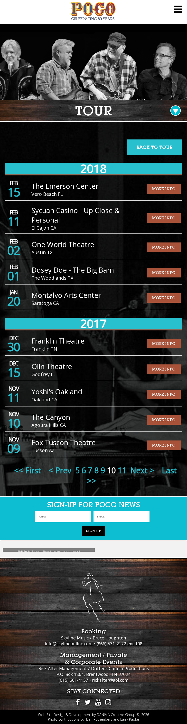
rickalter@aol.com (110, 680)
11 (122, 470)
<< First (27, 470)
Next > (142, 470)
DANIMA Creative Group (116, 714)
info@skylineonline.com (69, 643)
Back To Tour (155, 147)
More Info (163, 189)
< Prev (60, 470)
